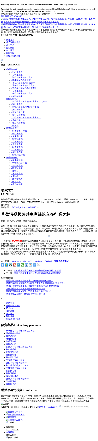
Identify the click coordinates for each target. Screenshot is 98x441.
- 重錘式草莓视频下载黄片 (23, 85)
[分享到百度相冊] (30, 265)
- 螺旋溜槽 (16, 181)
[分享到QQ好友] (10, 265)
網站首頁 (10, 40)
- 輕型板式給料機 (19, 163)
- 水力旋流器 (17, 179)
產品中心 (10, 45)
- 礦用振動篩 (17, 160)
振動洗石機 (11, 371)
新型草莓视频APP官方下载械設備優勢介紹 (25, 288)
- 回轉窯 (15, 171)
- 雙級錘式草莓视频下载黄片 (24, 88)
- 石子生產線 (17, 91)
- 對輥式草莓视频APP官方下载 (25, 107)
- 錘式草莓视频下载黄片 (22, 93)
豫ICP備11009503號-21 (48, 407)
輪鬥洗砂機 (11, 336)
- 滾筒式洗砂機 (18, 155)
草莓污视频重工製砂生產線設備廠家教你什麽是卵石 (37, 273)
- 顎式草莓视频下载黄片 (22, 77)
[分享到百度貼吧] (26, 265)
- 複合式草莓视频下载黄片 (23, 83)
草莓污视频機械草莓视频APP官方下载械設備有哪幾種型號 (32, 286)
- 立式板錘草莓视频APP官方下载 (26, 117)
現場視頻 (10, 53)
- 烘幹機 (15, 176)
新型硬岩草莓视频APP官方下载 (20, 331)
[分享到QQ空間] (6, 265)
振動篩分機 (11, 349)
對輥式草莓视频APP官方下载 (19, 347)
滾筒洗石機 (11, 344)
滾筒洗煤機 (11, 341)
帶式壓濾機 (11, 381)
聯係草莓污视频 (13, 56)
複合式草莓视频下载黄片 (17, 365)
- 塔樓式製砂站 (18, 120)
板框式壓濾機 (12, 376)
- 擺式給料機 (17, 184)
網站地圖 (18, 16)
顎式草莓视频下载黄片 (16, 360)
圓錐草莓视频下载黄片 (16, 363)
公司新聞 (10, 48)
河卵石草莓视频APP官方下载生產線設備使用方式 (28, 291)
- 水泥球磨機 (17, 173)
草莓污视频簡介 (13, 42)
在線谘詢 (10, 432)
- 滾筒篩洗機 (17, 144)
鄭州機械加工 (7, 16)
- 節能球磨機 (17, 165)
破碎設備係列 (12, 69)
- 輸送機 (15, 125)
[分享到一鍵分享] (34, 265)
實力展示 (10, 50)
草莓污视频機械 (18, 207)
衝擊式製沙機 (12, 352)
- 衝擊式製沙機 (18, 112)
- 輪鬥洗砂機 (17, 133)
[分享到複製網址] (38, 265)
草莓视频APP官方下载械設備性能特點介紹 (25, 294)
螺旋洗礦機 (11, 373)
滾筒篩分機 (11, 384)
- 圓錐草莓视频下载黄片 (22, 80)
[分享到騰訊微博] (18, 265)
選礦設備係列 (12, 157)
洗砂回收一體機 (13, 333)
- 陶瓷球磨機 (17, 168)
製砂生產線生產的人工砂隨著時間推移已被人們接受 (37, 270)
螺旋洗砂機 (11, 339)
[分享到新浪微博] (14, 265)
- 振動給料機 (17, 96)
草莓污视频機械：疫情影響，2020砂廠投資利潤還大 (29, 280)
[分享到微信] (22, 265)
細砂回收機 (11, 355)
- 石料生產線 (17, 75)
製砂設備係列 (12, 99)
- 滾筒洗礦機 (17, 149)
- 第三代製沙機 (18, 123)
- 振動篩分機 (17, 109)
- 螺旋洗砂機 (17, 136)
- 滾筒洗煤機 (17, 139)
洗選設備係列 (12, 128)
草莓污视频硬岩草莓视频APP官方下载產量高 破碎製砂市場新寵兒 (36, 283)
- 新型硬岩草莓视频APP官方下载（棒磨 (29, 101)
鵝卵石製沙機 (12, 357)
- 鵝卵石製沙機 (18, 115)
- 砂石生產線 (17, 72)
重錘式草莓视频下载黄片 (17, 368)
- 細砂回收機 (17, 147)
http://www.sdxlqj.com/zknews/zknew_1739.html (32, 261)
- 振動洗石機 (17, 152)
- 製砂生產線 (17, 104)
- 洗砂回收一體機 (19, 131)
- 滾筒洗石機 (17, 141)
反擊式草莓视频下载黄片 (17, 379)
